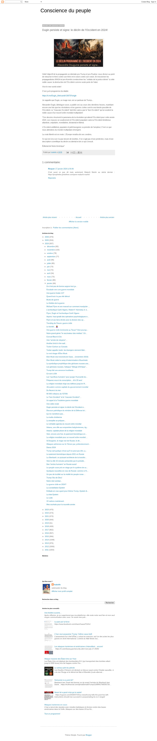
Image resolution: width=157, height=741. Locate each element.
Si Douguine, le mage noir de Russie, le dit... (63, 441)
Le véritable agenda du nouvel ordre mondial (63, 424)
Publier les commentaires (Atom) (65, 228)
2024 (47, 243)
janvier (50, 283)
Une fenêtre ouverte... (52, 613)
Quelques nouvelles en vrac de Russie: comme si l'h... (67, 471)
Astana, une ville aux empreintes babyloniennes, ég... (67, 427)
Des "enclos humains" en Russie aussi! (61, 464)
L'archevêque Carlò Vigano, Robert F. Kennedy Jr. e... (67, 310)
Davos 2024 (51, 447)
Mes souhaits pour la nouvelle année (60, 504)
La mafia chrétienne (54, 417)
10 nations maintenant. (55, 501)
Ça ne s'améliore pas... (55, 414)
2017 (47, 530)
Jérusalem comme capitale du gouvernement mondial (67, 387)
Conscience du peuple (65, 10)
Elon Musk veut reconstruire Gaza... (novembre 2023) (67, 357)
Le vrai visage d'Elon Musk (56, 353)
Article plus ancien (107, 217)
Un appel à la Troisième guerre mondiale (62, 400)
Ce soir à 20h (51, 374)
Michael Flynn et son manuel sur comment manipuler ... (68, 306)
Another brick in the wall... (56, 343)
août (49, 260)
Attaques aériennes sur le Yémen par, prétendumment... (68, 444)
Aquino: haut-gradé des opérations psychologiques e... (67, 317)
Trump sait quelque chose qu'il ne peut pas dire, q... (66, 451)
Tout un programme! (52, 714)
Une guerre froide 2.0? (55, 293)
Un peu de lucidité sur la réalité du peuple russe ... (65, 474)
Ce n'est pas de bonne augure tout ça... (61, 286)
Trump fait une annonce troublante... (60, 370)
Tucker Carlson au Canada (56, 347)
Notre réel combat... (54, 481)
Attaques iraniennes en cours (55, 705)
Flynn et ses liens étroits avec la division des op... (65, 320)
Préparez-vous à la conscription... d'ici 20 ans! (64, 380)
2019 (47, 523)
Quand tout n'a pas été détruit (58, 296)
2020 (47, 520)
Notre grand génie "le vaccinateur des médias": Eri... (66, 333)
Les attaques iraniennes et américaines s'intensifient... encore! (78, 646)
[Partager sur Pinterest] (81, 152)
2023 (47, 510)
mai (48, 270)
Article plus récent (50, 217)
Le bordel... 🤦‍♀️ (52, 327)
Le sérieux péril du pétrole (64, 668)
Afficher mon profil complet (62, 591)
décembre (51, 246)
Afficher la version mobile (78, 222)
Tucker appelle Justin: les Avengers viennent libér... (66, 350)
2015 (47, 536)
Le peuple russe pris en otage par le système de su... (67, 468)
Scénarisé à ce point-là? (63, 680)
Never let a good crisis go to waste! (68, 692)
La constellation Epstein (55, 488)
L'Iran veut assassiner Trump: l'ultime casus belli (73, 634)
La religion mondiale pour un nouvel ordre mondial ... (67, 437)
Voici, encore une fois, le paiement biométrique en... (66, 434)
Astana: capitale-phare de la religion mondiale (64, 431)
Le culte (49, 498)
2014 (47, 540)
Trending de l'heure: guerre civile (59, 323)
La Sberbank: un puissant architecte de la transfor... (66, 457)
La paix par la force (61, 622)
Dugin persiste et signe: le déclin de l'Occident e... (65, 407)
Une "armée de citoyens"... (56, 340)
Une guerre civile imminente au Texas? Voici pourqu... (67, 330)
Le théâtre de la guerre (55, 303)
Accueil (78, 217)
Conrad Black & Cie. (54, 337)
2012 (47, 546)
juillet (49, 263)
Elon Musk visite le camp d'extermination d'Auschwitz (67, 360)
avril (49, 273)
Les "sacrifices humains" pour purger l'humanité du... (66, 377)
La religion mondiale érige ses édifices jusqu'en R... (66, 384)
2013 (47, 543)
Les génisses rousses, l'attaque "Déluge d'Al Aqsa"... (66, 367)
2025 (47, 240)
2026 (47, 237)
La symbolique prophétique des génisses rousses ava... (68, 363)
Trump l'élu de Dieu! (54, 478)
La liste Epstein (52, 494)
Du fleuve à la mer (53, 390)
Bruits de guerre (52, 300)
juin (48, 267)
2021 (47, 516)
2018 (47, 526)
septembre (51, 256)
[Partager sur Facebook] (79, 152)
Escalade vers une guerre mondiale (60, 290)
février (49, 280)
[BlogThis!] (74, 152)
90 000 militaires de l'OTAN (57, 394)
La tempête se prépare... (56, 421)
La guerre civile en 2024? (56, 484)
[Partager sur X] (76, 152)
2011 (47, 550)
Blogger (89, 735)
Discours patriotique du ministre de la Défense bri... (66, 410)
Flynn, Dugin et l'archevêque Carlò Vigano (62, 313)
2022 (47, 513)
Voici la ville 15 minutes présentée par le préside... (65, 461)
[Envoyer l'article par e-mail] (67, 152)
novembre (51, 250)
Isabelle (57, 585)
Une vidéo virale (52, 404)
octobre (50, 253)
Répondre (52, 178)
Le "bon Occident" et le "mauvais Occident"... (63, 397)
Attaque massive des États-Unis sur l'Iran (60, 659)
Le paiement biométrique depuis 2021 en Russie (65, 454)
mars (49, 277)
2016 (47, 533)
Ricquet (51, 169)
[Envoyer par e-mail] (72, 152)
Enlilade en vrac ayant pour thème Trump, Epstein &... (67, 491)
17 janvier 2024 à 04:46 (64, 169)
